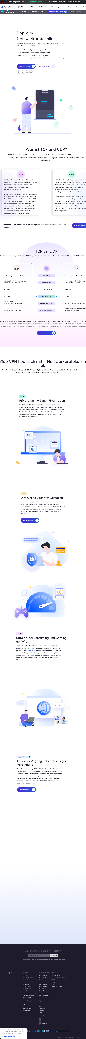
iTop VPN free (29, 650)
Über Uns (41, 1004)
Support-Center (26, 1004)
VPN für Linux (42, 990)
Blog (42, 11)
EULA (78, 1037)
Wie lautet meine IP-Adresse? (58, 977)
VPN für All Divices (43, 995)
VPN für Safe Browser (44, 993)
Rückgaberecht (59, 1037)
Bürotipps (53, 982)
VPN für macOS (42, 977)
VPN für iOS (41, 982)
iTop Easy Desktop (27, 980)
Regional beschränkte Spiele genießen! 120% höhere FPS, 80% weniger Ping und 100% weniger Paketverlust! (44, 2)
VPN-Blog (53, 980)
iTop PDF (25, 990)
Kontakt (40, 1006)
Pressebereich (42, 1008)
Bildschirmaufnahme (56, 986)
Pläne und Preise (27, 997)
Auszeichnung (42, 1010)
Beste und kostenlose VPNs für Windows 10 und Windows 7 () (12, 866)
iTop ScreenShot (26, 984)
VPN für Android (43, 984)
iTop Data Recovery (27, 986)
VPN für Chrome (43, 986)
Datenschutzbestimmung (14, 1033)
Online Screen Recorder (28, 995)
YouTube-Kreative (43, 1012)
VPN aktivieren (26, 1010)
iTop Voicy (25, 982)
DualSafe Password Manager (30, 993)
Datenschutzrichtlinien (69, 1037)
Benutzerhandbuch (27, 1008)
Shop (77, 7)
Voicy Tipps (54, 984)
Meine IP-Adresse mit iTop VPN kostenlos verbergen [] (36, 866)
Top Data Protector (27, 988)
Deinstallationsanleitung (28, 1012)
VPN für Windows (43, 975)
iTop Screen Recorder (28, 977)
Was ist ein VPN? (55, 975)
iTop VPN (25, 975)
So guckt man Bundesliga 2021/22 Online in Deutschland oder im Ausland (63, 866)
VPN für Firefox (42, 988)
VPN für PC (41, 980)
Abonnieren (54, 955)
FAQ (23, 1006)
